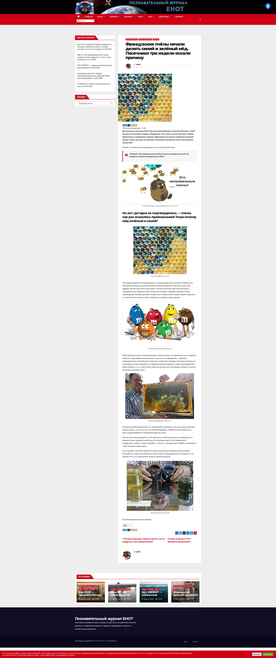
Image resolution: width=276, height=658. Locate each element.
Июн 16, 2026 (149, 599)
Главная (89, 17)
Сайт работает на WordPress (84, 641)
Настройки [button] (256, 654)
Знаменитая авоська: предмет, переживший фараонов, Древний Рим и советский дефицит (93, 76)
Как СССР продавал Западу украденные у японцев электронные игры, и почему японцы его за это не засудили (94, 46)
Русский (82, 21)
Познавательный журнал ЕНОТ (104, 618)
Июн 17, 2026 (86, 599)
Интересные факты (145, 39)
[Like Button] (125, 525)
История (96, 586)
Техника (114, 17)
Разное (86, 589)
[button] (200, 19)
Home (185, 641)
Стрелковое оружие (124, 589)
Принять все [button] (268, 654)
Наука (100, 17)
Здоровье (164, 17)
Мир (140, 17)
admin (138, 64)
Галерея (179, 17)
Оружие (128, 17)
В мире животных (131, 39)
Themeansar (113, 641)
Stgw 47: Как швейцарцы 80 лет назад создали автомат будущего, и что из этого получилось (94, 57)
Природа (156, 39)
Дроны (144, 589)
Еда (151, 17)
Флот (156, 589)
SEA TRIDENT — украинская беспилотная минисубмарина (153, 596)
